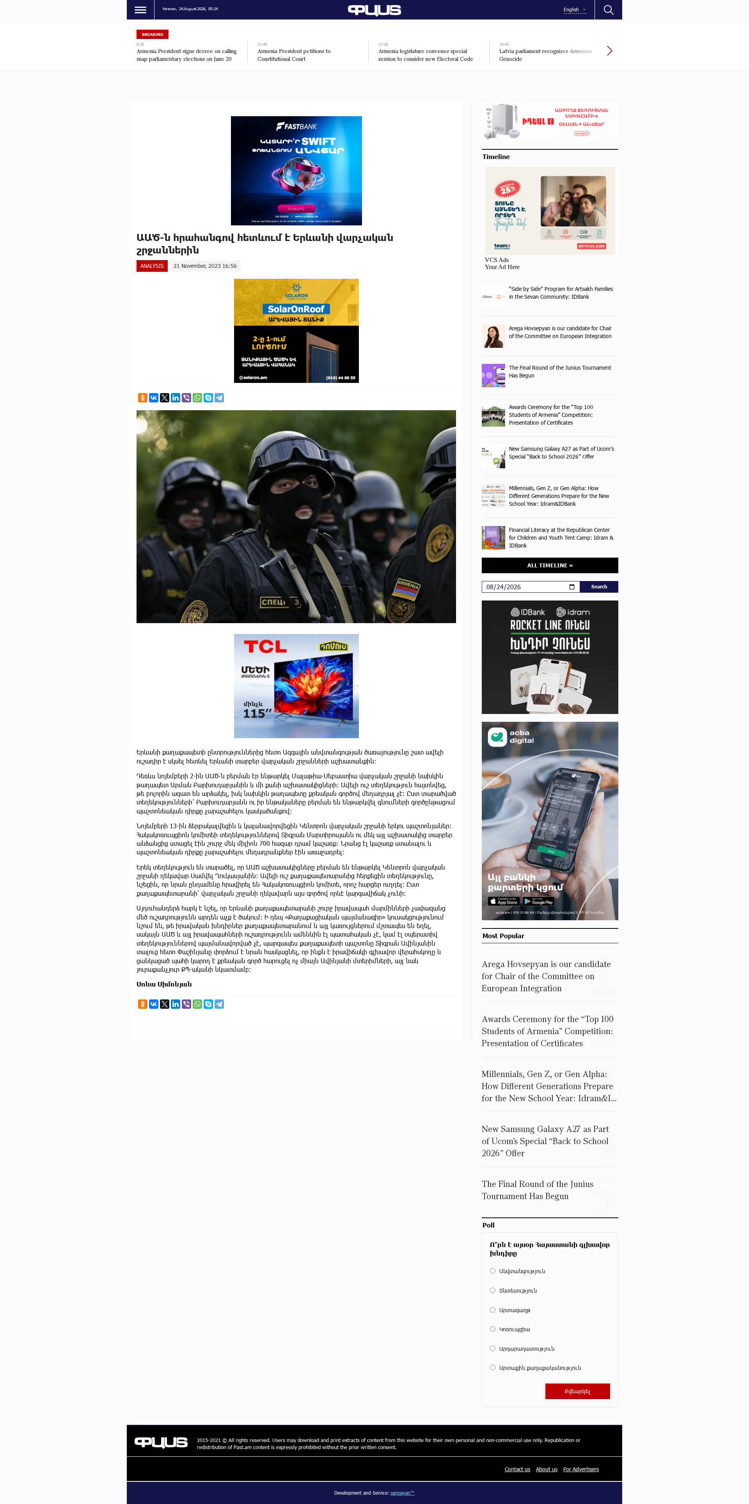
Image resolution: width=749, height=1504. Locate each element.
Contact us (517, 1469)
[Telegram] (219, 397)
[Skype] (208, 397)
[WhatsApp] (197, 397)
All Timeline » (550, 565)
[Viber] (186, 397)
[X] (164, 397)
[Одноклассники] (142, 397)
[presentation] (583, 54)
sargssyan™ (402, 1492)
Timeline (496, 156)
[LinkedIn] (175, 397)
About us (546, 1469)
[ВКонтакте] (153, 397)
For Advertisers (581, 1469)
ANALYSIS (152, 265)
